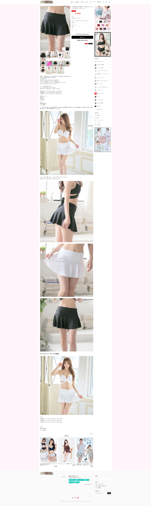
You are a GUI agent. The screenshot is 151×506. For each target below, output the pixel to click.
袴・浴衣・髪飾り (100, 64)
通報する (91, 433)
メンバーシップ (92, 2)
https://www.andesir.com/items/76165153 (48, 83)
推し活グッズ (99, 109)
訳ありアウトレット (101, 93)
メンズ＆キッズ (100, 99)
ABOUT (82, 2)
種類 (72, 16)
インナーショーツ (100, 77)
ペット (98, 96)
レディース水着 (100, 67)
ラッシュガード (100, 83)
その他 (98, 106)
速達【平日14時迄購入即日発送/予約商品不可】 (80, 20)
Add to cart (82, 37)
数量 (72, 28)
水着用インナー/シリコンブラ (102, 74)
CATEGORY (77, 2)
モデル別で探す (100, 103)
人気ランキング (100, 61)
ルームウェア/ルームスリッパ (102, 71)
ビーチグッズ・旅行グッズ (102, 87)
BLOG (87, 2)
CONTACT (99, 2)
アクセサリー (99, 90)
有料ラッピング (74, 24)
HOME (72, 2)
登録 (109, 493)
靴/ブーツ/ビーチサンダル (102, 80)
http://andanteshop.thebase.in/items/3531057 (49, 80)
